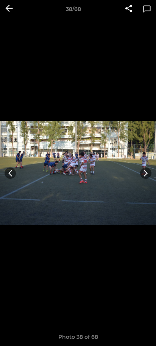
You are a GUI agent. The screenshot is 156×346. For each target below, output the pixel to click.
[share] (128, 9)
